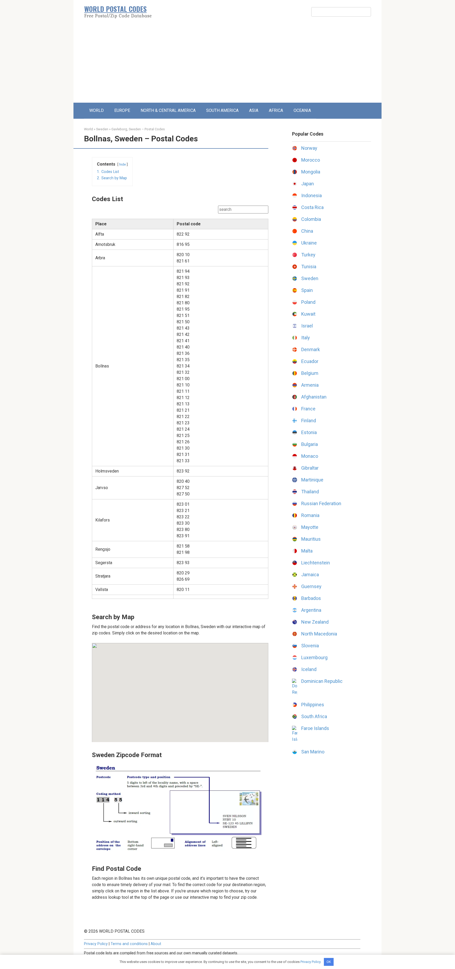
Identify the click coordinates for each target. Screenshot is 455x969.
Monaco (309, 456)
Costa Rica (312, 207)
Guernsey (311, 586)
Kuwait (308, 314)
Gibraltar (310, 468)
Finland (308, 420)
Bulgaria (309, 444)
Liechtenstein (315, 562)
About (156, 944)
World (88, 129)
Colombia (311, 219)
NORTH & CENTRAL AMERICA (168, 110)
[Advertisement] (227, 63)
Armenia (310, 385)
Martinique (312, 480)
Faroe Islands (315, 728)
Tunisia (308, 266)
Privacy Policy (96, 944)
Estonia (309, 432)
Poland (308, 302)
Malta (307, 551)
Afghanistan (314, 397)
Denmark (310, 349)
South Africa (314, 716)
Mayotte (309, 527)
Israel (307, 326)
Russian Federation (321, 503)
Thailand (310, 491)
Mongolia (310, 172)
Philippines (312, 704)
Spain (307, 290)
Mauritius (311, 539)
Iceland (308, 669)
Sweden (102, 129)
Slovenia (310, 645)
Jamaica (310, 574)
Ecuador (309, 361)
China (307, 231)
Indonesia (311, 195)
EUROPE (122, 110)
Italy (305, 337)
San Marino (312, 751)
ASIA (253, 110)
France (308, 408)
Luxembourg (314, 657)
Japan (307, 183)
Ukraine (309, 243)
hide (122, 164)
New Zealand (315, 622)
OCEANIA (302, 110)
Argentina (311, 610)
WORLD (96, 110)
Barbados (311, 598)
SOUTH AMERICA (222, 110)
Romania (310, 515)
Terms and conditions (129, 944)
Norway (309, 148)
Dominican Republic (322, 681)
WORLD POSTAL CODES (115, 9)
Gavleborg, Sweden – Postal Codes (138, 129)
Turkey (308, 254)
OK (329, 962)
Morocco (310, 160)
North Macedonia (319, 634)
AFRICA (276, 110)
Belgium (309, 373)
